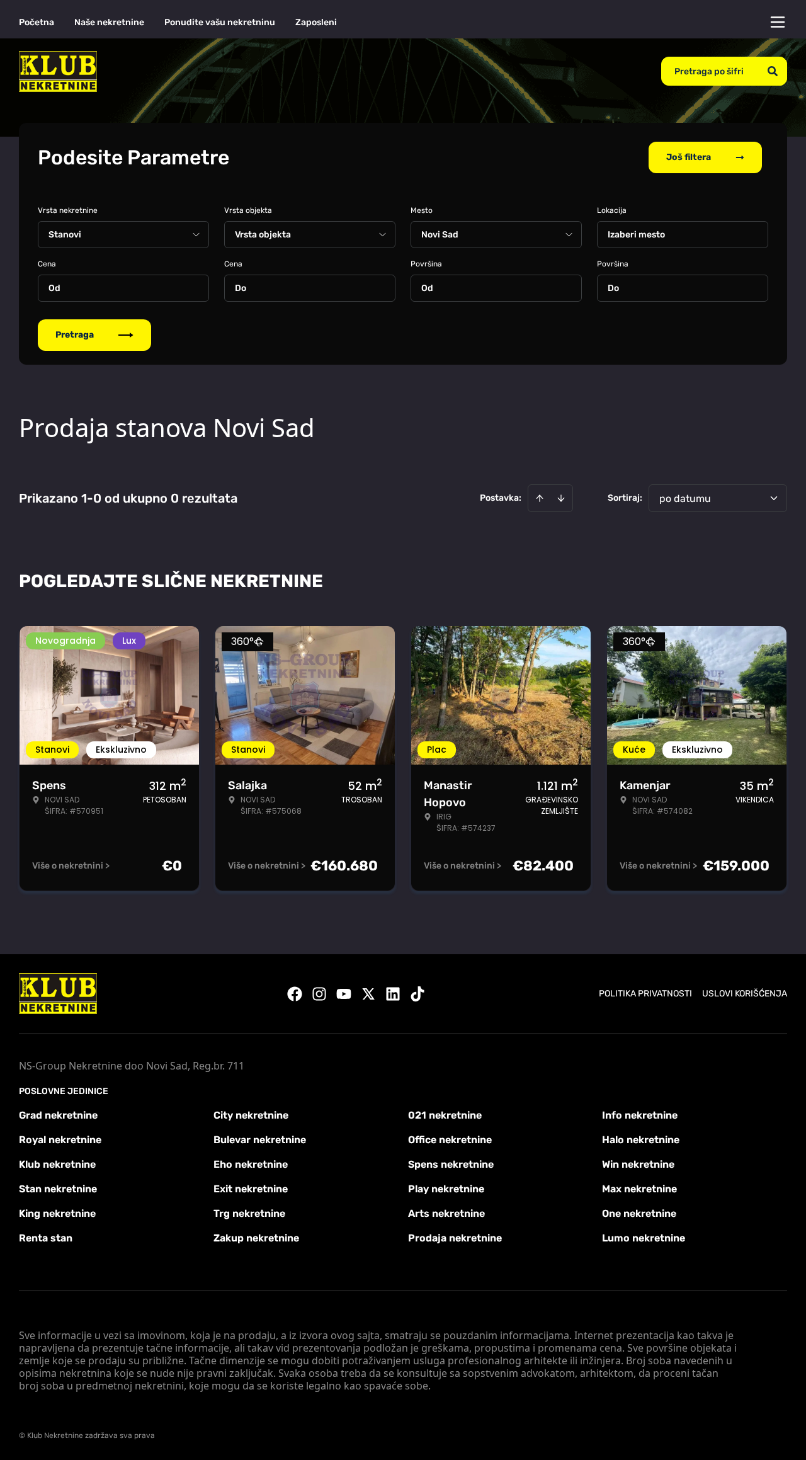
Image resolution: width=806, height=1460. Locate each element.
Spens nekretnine (451, 1164)
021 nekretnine (445, 1115)
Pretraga (74, 334)
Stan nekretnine (58, 1189)
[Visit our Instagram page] (319, 993)
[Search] (772, 71)
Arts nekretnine (446, 1213)
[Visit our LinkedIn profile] (392, 993)
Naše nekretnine (109, 22)
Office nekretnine (450, 1140)
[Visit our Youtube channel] (343, 993)
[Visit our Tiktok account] (417, 993)
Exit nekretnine (250, 1189)
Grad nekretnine (58, 1115)
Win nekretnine (638, 1164)
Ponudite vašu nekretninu (219, 22)
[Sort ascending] (539, 498)
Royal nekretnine (60, 1140)
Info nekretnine (640, 1115)
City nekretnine (250, 1115)
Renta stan (45, 1238)
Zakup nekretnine (256, 1238)
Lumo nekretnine (643, 1238)
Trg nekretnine (249, 1213)
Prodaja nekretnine (455, 1238)
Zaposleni (316, 22)
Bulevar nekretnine (259, 1140)
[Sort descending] (561, 498)
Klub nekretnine (57, 1164)
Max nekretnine (639, 1189)
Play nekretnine (446, 1189)
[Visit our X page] (368, 993)
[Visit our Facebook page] (294, 993)
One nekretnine (639, 1213)
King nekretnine (57, 1213)
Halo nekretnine (640, 1140)
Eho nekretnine (250, 1164)
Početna (36, 22)
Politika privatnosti (645, 993)
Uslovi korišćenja (744, 993)
